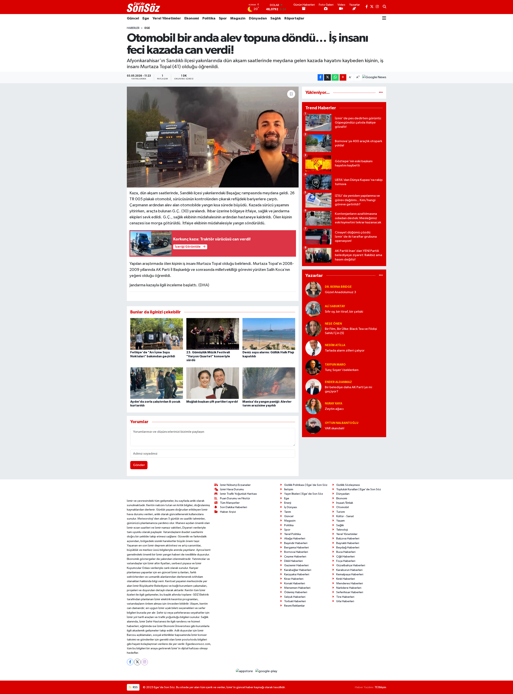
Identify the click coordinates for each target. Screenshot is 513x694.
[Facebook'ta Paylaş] (320, 77)
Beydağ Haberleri (347, 547)
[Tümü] (381, 92)
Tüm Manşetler (230, 502)
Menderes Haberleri (349, 583)
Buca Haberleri (345, 551)
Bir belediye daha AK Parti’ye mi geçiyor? (348, 389)
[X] (137, 662)
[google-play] (266, 671)
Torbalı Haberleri (295, 601)
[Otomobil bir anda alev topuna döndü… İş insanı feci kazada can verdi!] (213, 137)
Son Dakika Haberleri (233, 507)
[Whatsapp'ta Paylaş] (335, 77)
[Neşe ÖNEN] (313, 328)
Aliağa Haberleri (294, 538)
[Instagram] (144, 662)
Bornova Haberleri (296, 551)
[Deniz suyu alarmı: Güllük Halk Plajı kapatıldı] (268, 333)
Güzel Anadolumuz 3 (340, 292)
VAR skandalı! (334, 428)
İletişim (288, 489)
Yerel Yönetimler (166, 18)
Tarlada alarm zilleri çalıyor (345, 350)
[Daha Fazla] (343, 77)
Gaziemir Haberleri (296, 565)
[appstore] (244, 671)
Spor (223, 18)
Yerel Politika (292, 534)
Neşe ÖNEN (333, 323)
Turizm (340, 511)
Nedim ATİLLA (335, 345)
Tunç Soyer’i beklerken (341, 370)
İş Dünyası (290, 507)
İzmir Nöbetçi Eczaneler (235, 484)
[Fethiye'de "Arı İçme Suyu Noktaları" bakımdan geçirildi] (156, 333)
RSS (135, 687)
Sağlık (275, 18)
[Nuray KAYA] (313, 406)
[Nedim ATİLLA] (313, 348)
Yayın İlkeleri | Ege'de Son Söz (303, 493)
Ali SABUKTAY (335, 306)
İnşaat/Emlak (344, 502)
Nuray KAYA (333, 403)
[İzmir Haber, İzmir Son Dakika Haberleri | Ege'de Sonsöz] (144, 7)
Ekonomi (191, 18)
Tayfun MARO (335, 364)
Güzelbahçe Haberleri (350, 565)
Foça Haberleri (345, 560)
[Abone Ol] (374, 77)
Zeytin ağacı (334, 409)
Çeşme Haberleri (295, 556)
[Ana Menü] (384, 18)
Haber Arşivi (228, 511)
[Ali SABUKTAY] (313, 309)
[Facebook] (130, 662)
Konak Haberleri (294, 583)
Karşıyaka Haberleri (296, 574)
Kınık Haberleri (345, 578)
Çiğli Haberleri (345, 556)
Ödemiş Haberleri (295, 592)
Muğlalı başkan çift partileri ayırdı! (212, 401)
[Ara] (384, 7)
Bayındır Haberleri (295, 543)
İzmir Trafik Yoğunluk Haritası (238, 493)
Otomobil (342, 507)
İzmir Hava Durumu (232, 489)
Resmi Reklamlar (294, 605)
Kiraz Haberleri (293, 578)
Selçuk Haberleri (294, 596)
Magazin (237, 18)
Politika (208, 18)
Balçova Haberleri (347, 538)
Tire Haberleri (345, 596)
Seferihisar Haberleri (349, 592)
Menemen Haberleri (297, 587)
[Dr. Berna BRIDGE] (313, 289)
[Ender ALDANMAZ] (313, 386)
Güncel (133, 18)
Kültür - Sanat (345, 516)
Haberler (133, 28)
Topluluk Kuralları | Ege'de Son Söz (358, 489)
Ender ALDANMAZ (338, 382)
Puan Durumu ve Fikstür (235, 498)
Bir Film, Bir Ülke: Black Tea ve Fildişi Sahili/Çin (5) (351, 331)
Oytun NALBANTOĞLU (341, 423)
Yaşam (340, 520)
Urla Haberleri (345, 601)
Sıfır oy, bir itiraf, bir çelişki (344, 311)
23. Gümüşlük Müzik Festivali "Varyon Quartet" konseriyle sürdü (208, 356)
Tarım (287, 511)
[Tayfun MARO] (313, 367)
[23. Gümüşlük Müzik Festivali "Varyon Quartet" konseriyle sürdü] (212, 333)
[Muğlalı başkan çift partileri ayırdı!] (212, 383)
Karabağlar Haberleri (297, 569)
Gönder (139, 465)
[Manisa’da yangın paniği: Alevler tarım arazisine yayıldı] (268, 383)
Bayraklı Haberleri (347, 543)
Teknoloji (342, 529)
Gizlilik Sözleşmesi (348, 484)
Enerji (287, 502)
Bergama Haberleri (296, 547)
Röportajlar (294, 18)
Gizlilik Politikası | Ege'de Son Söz (305, 484)
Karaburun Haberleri (349, 569)
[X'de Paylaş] (327, 77)
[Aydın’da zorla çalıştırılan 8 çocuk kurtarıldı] (156, 383)
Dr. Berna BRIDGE (338, 286)
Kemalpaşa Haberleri (349, 574)
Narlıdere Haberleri (348, 587)
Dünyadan (258, 18)
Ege (145, 18)
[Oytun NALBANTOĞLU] (313, 425)
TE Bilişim (380, 687)
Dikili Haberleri (293, 560)
